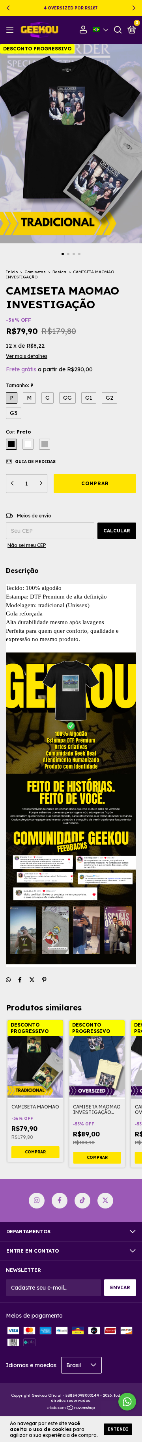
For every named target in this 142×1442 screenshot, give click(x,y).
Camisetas (35, 271)
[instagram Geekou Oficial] (37, 1200)
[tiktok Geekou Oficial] (82, 1200)
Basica (59, 271)
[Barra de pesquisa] (118, 30)
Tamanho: (20, 385)
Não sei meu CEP (26, 545)
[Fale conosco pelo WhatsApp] (127, 1401)
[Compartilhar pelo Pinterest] (44, 979)
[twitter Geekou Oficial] (105, 1200)
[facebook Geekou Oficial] (59, 1200)
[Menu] (11, 30)
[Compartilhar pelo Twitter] (32, 979)
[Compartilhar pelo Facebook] (20, 979)
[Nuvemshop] (71, 1408)
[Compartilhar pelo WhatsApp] (8, 979)
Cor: (18, 432)
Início (12, 271)
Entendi (118, 1429)
